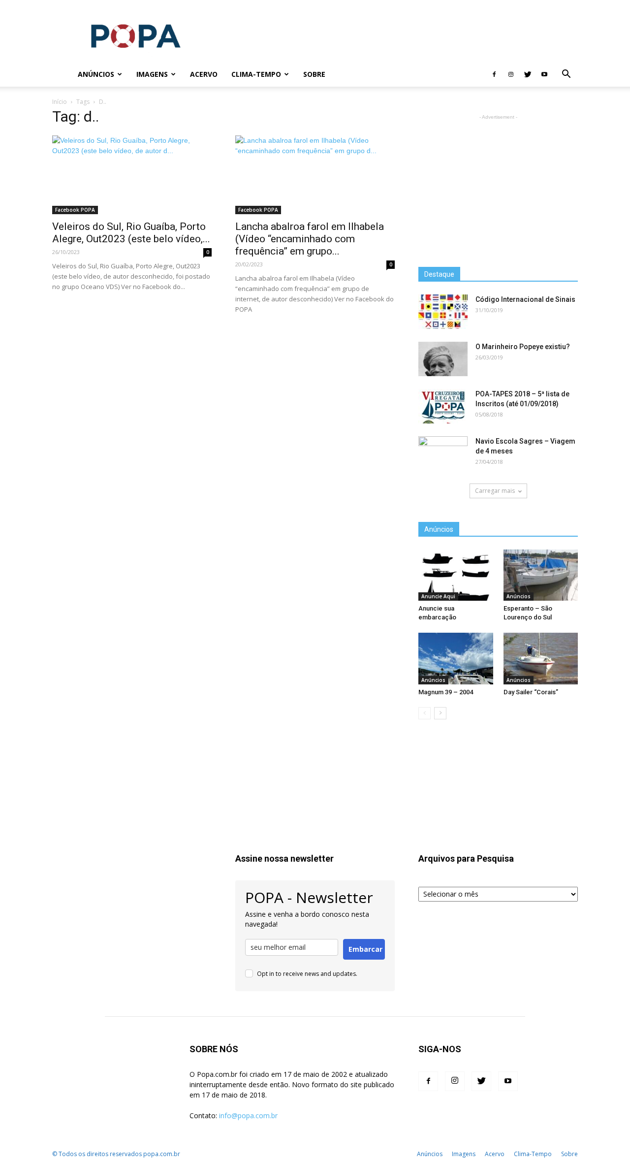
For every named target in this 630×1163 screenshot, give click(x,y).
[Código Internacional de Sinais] (443, 311)
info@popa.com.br (248, 1115)
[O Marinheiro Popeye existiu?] (443, 359)
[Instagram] (511, 74)
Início (59, 101)
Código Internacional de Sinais (525, 299)
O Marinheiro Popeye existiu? (522, 347)
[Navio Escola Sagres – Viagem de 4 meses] (443, 453)
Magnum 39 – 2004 (445, 692)
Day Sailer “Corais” (531, 692)
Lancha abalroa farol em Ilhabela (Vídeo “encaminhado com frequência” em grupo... (309, 239)
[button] (566, 75)
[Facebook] (494, 74)
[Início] (61, 75)
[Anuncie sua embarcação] (455, 575)
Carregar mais (495, 490)
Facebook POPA (75, 209)
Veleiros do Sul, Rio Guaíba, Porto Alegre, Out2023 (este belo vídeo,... (131, 233)
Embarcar (365, 949)
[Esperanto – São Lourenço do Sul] (541, 575)
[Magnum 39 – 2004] (455, 658)
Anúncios (96, 74)
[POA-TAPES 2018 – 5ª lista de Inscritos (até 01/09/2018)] (443, 406)
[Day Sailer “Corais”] (541, 658)
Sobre (314, 74)
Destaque (439, 274)
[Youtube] (544, 74)
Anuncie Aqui (438, 596)
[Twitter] (527, 74)
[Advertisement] (399, 36)
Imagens (152, 74)
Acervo (204, 74)
